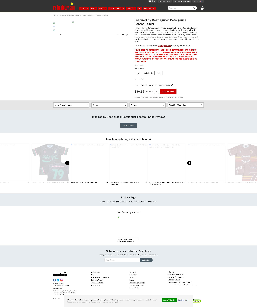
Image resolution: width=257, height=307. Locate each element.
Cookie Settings (183, 300)
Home (54, 15)
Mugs (139, 8)
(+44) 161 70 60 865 (58, 283)
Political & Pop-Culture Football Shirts (69, 15)
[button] (60, 34)
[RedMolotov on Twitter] (155, 1)
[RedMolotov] (60, 273)
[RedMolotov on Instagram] (152, 1)
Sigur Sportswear (164, 46)
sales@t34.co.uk (57, 288)
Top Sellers (84, 8)
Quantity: (149, 91)
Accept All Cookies (169, 300)
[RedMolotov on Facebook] (150, 1)
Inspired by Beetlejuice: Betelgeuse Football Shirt (95, 15)
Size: (136, 85)
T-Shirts (102, 8)
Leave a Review (128, 125)
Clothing (130, 8)
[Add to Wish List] (138, 239)
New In (93, 8)
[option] (61, 23)
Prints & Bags (149, 8)
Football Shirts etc (116, 8)
